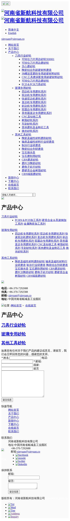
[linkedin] (21, 464)
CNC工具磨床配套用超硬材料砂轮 (42, 77)
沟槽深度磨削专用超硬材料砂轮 (41, 73)
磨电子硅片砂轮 (31, 166)
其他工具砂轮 (23, 134)
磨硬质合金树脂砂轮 (34, 170)
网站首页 (13, 44)
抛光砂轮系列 (30, 130)
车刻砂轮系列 (30, 123)
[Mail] (12, 507)
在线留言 (13, 184)
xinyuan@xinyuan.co (12, 38)
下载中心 (13, 181)
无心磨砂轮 (28, 66)
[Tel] (11, 504)
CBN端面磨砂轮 (31, 174)
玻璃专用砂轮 (23, 87)
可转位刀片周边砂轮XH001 (38, 59)
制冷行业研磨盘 (31, 145)
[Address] (14, 513)
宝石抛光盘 (28, 152)
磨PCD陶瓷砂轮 (31, 163)
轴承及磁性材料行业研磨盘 (38, 141)
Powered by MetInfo (57, 498)
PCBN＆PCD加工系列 (28, 220)
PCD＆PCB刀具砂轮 (34, 84)
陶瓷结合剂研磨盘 (32, 148)
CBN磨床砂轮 (30, 159)
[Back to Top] (11, 510)
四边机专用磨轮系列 (34, 91)
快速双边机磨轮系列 (34, 98)
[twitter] (20, 461)
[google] (21, 458)
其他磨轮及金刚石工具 (35, 127)
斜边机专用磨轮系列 (34, 105)
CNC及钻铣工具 (31, 116)
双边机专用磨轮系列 (34, 95)
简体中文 (13, 29)
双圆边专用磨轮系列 (34, 109)
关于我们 (13, 48)
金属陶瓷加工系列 (35, 223)
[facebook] (22, 455)
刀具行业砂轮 (23, 55)
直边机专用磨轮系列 (34, 102)
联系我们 (13, 188)
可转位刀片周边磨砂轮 (35, 62)
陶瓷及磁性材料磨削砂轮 (37, 138)
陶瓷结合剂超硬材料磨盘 (37, 69)
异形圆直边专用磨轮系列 (37, 113)
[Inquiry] (13, 516)
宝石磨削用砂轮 (31, 156)
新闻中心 (13, 177)
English (12, 33)
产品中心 (13, 52)
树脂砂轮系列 (30, 120)
